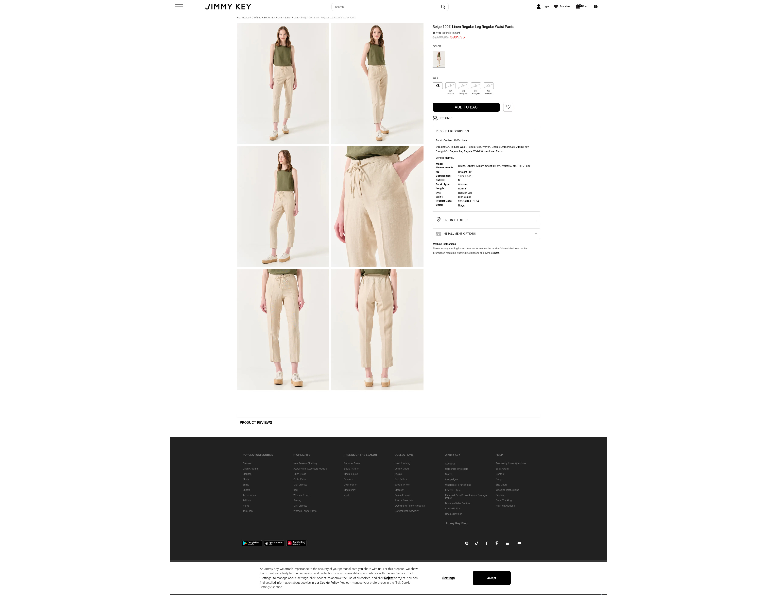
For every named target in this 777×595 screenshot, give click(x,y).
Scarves (348, 479)
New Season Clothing (305, 463)
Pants (246, 505)
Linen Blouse (351, 474)
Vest (346, 495)
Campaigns (451, 479)
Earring (297, 500)
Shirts (246, 484)
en (596, 6)
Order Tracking (504, 500)
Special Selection (404, 500)
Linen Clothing (251, 468)
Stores (448, 474)
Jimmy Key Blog (456, 523)
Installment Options (459, 233)
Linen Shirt (350, 490)
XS (438, 86)
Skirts (246, 479)
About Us (450, 463)
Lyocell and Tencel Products (410, 505)
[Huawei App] (296, 543)
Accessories (249, 495)
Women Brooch (301, 495)
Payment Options (505, 505)
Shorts (246, 490)
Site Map (500, 495)
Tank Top (248, 511)
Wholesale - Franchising (458, 484)
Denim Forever (402, 495)
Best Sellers (401, 479)
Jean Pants (350, 484)
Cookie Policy (452, 508)
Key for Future (453, 490)
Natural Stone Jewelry (407, 511)
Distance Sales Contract (458, 503)
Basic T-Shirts (351, 468)
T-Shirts (247, 500)
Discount (399, 490)
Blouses (247, 474)
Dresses (247, 463)
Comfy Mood (402, 468)
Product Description (452, 131)
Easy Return (502, 468)
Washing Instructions (507, 490)
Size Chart (501, 484)
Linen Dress (299, 474)
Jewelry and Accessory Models (310, 468)
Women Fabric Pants (304, 511)
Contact (500, 474)
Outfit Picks (299, 479)
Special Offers (402, 484)
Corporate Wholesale (456, 469)
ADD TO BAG (466, 106)
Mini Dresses (300, 505)
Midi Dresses (300, 484)
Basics (398, 474)
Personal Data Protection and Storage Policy (466, 496)
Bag (295, 490)
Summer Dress (352, 463)
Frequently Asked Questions (511, 463)
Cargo (499, 479)
